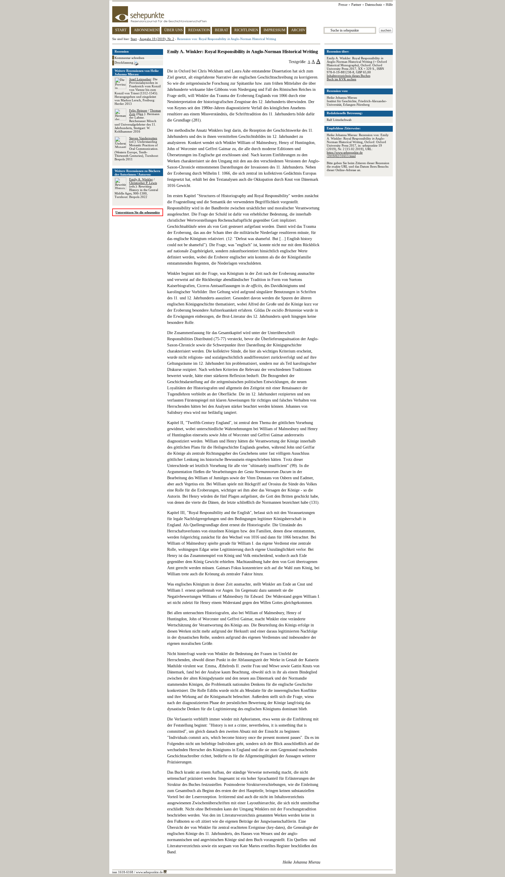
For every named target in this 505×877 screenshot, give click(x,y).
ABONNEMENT (147, 30)
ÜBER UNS (173, 30)
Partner (356, 5)
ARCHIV (298, 30)
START (121, 30)
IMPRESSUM (275, 30)
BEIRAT (221, 30)
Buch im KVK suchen (341, 79)
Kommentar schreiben (129, 58)
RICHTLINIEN (246, 30)
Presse (342, 5)
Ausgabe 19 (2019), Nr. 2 (156, 39)
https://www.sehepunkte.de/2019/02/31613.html (345, 154)
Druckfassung (124, 62)
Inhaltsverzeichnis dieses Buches (348, 75)
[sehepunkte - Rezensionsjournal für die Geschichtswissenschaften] (252, 14)
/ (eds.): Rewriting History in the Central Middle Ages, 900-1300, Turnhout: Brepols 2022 (136, 188)
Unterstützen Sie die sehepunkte (137, 212)
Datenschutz (373, 5)
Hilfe (389, 5)
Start (134, 39)
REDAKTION (199, 30)
